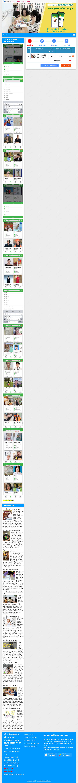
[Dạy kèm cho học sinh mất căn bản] (10, 602)
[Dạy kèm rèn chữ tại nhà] (9, 579)
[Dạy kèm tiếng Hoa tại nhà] (9, 718)
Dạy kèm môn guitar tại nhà (11, 550)
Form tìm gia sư (28, 734)
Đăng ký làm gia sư (30, 740)
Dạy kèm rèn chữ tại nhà (10, 569)
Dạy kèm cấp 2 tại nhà (10, 663)
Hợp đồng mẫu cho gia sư (31, 743)
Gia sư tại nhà (31, 781)
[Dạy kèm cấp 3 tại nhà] (10, 649)
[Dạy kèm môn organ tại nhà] (6, 540)
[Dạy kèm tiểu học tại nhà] (9, 626)
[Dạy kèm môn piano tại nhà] (7, 519)
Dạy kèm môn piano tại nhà (11, 509)
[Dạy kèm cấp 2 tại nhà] (8, 673)
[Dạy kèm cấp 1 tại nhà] (10, 695)
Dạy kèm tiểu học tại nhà (11, 616)
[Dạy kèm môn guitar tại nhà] (6, 560)
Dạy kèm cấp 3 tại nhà (10, 640)
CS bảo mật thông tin (30, 746)
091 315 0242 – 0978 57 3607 (20, 1)
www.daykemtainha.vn (44, 781)
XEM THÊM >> (8, 500)
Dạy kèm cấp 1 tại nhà (10, 685)
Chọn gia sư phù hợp (30, 737)
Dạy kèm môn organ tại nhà (11, 530)
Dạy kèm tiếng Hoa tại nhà (11, 708)
